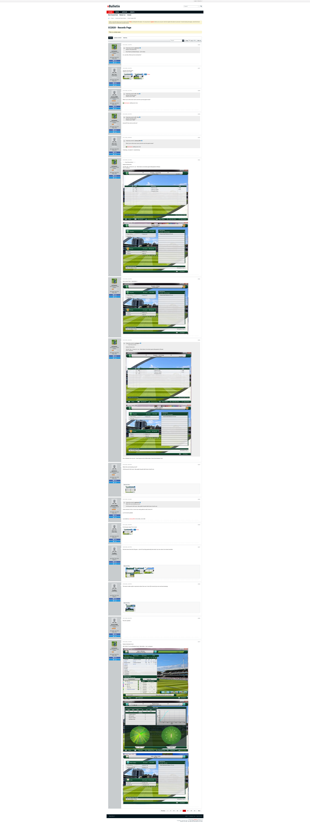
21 (194, 810)
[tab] (110, 38)
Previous (163, 810)
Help (186, 816)
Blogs (117, 12)
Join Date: (112, 57)
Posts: (113, 58)
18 (184, 810)
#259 (199, 114)
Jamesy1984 (132, 518)
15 (173, 810)
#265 (199, 499)
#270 (199, 641)
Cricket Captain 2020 (132, 18)
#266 (199, 524)
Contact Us (192, 816)
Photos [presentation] (125, 37)
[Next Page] (195, 40)
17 (180, 810)
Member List (122, 15)
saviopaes (127, 103)
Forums (110, 12)
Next (199, 810)
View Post (139, 93)
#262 (199, 279)
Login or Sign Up (197, 1)
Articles (124, 12)
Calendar (129, 15)
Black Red (111, 816)
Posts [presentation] (110, 37)
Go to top (199, 816)
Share (115, 60)
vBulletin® (195, 819)
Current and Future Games (120, 18)
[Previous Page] (193, 40)
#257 (199, 68)
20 (191, 810)
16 (177, 810)
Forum (112, 18)
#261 (199, 160)
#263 (199, 340)
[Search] (201, 6)
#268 (199, 584)
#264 (199, 464)
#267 (199, 547)
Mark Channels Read (113, 15)
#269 (199, 618)
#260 (199, 137)
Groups (132, 12)
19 (187, 810)
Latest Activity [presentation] (117, 37)
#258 (199, 90)
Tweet (115, 62)
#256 (199, 44)
